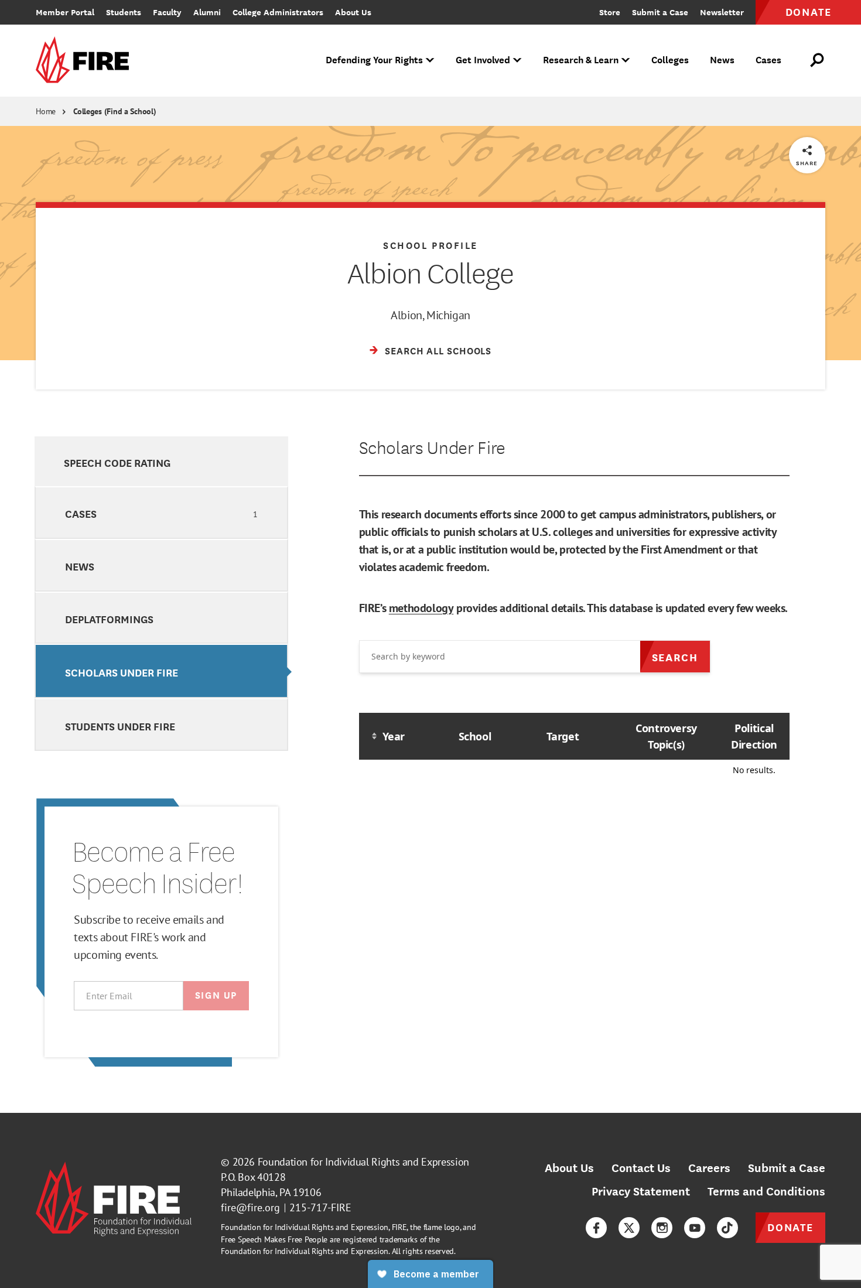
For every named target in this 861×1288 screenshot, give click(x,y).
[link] (86, 60)
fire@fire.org (250, 1207)
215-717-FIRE (320, 1207)
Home (46, 111)
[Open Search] (817, 60)
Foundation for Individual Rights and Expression (363, 1162)
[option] (161, 461)
